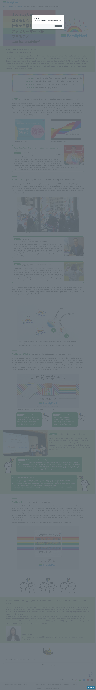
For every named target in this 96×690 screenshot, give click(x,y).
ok (58, 26)
